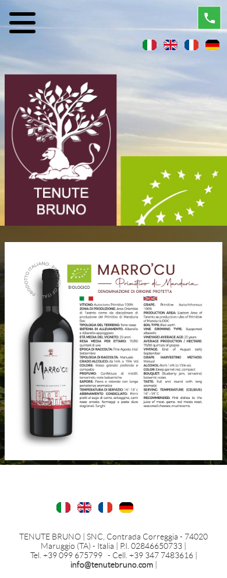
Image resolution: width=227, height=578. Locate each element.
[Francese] (191, 44)
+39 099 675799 (73, 555)
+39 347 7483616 (162, 555)
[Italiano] (149, 44)
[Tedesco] (212, 44)
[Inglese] (170, 44)
